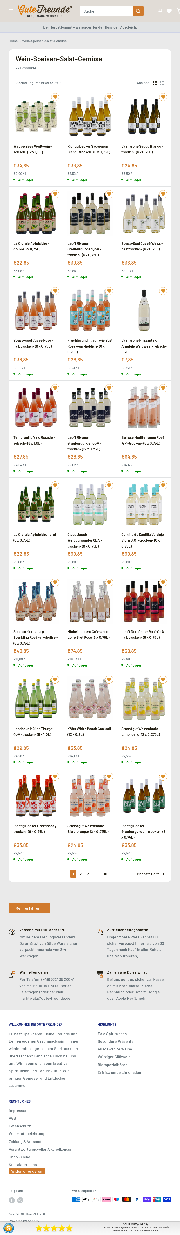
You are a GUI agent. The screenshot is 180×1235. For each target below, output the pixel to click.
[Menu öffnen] (11, 11)
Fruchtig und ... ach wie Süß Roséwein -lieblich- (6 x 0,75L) (89, 346)
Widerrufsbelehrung (26, 1133)
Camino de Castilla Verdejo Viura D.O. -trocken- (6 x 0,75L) (142, 540)
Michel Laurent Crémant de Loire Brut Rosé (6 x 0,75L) (88, 634)
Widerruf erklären (26, 1171)
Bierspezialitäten (113, 1064)
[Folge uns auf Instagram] (20, 1200)
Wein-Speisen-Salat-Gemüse (44, 41)
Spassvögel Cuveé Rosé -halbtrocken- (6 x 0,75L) (33, 343)
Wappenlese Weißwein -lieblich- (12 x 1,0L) (32, 149)
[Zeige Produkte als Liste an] (162, 83)
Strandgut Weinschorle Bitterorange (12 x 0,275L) (87, 828)
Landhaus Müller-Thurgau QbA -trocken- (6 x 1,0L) (33, 731)
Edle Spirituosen (112, 1033)
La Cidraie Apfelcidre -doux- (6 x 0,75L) (31, 246)
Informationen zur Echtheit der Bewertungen (135, 1230)
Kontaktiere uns (23, 1164)
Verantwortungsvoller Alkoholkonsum (41, 1149)
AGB (12, 1118)
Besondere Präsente (116, 1041)
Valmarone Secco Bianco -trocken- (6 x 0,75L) (142, 149)
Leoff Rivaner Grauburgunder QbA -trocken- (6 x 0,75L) (84, 249)
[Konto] (157, 11)
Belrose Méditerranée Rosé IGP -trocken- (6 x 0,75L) (142, 440)
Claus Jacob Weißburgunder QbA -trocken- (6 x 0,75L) (84, 540)
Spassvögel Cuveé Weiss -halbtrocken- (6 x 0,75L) (142, 246)
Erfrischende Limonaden (119, 1072)
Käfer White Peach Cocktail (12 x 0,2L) (89, 731)
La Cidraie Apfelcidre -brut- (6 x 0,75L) (35, 537)
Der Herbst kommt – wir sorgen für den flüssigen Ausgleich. (90, 27)
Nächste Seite (148, 874)
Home (13, 41)
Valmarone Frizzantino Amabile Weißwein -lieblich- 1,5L (144, 346)
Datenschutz (20, 1125)
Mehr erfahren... (29, 908)
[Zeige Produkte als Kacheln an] (155, 83)
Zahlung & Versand (25, 1141)
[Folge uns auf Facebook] (12, 1200)
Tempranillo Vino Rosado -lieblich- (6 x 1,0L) (34, 440)
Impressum (19, 1110)
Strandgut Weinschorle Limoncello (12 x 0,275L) (140, 731)
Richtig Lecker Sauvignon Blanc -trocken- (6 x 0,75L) (88, 149)
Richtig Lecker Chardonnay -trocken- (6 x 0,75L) (36, 828)
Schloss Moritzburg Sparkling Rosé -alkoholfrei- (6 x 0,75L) (35, 637)
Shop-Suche (19, 1156)
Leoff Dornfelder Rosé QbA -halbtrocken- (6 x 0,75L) (143, 634)
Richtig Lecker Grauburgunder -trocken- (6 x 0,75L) (143, 831)
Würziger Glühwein (114, 1056)
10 (105, 874)
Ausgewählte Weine (115, 1048)
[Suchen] (138, 11)
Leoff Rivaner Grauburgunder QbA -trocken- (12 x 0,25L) (84, 443)
